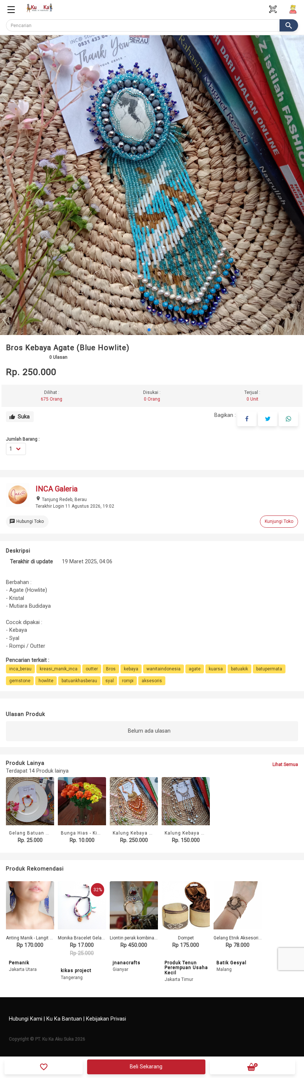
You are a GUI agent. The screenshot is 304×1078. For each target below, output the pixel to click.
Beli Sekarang (146, 1067)
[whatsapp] (288, 418)
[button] (149, 329)
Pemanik (19, 962)
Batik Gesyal (232, 962)
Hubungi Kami (25, 1019)
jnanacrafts (127, 962)
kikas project (76, 970)
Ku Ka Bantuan (64, 1019)
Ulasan (58, 357)
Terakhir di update (31, 561)
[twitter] (267, 418)
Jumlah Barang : (23, 439)
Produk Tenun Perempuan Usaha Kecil (186, 967)
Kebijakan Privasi (106, 1019)
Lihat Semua (285, 764)
